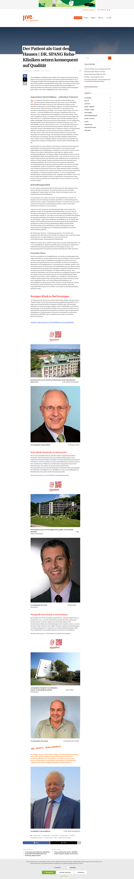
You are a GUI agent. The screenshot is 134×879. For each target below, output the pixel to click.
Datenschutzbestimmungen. (90, 863)
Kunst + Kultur (89, 118)
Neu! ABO (79, 17)
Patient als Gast (48, 837)
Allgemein (87, 98)
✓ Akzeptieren (48, 872)
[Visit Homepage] (38, 18)
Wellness (87, 130)
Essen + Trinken (89, 106)
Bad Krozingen (46, 835)
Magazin (93, 17)
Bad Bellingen (37, 835)
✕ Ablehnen (80, 872)
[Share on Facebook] (25, 76)
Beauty (86, 101)
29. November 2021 (27, 70)
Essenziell (57, 867)
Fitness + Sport (89, 109)
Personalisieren (64, 876)
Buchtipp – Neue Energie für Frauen (94, 77)
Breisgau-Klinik (64, 835)
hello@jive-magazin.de (89, 10)
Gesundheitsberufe (90, 115)
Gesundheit (37, 70)
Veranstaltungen (90, 127)
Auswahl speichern (65, 872)
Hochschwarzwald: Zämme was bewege (94, 71)
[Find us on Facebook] (107, 10)
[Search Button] (110, 18)
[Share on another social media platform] (25, 83)
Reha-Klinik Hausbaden (65, 837)
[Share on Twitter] (25, 80)
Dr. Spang (72, 835)
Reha (55, 837)
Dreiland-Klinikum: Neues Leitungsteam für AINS (97, 69)
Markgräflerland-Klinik (37, 837)
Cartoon (87, 103)
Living (86, 121)
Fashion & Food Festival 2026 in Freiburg (95, 74)
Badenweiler (55, 835)
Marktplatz (88, 124)
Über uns (100, 17)
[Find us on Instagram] (109, 10)
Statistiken (73, 867)
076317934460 (101, 10)
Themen (86, 17)
